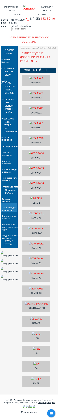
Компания (17, 15)
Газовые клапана (6, 200)
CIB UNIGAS (7, 68)
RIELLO (8, 89)
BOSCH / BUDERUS (48, 48)
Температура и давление (9, 208)
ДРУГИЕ (8, 241)
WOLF (7, 125)
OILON (7, 75)
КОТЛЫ (8, 244)
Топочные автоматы (7, 153)
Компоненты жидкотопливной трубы (10, 227)
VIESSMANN (7, 118)
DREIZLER (9, 93)
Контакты (40, 15)
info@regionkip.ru (46, 402)
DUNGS (8, 53)
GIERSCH (9, 106)
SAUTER (8, 109)
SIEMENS (9, 50)
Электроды (10, 190)
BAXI (6, 128)
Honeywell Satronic (6, 60)
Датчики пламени (6, 162)
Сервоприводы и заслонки (9, 170)
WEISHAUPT (7, 99)
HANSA (8, 112)
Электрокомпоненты (12, 146)
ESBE (7, 122)
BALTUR (8, 71)
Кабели (9, 193)
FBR (6, 102)
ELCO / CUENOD (6, 82)
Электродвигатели (11, 187)
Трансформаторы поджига (11, 179)
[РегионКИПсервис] (29, 8)
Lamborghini (10, 131)
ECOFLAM (9, 86)
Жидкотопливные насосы (11, 217)
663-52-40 (42, 18)
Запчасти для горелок (29, 48)
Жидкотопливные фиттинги (11, 236)
